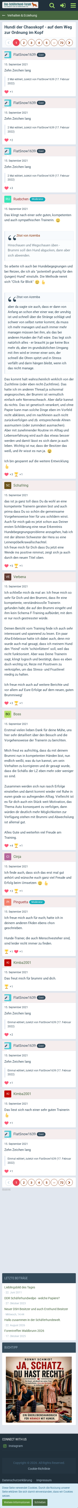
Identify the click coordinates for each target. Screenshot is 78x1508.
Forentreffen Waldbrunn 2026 (24, 1330)
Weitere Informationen (17, 1502)
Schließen (40, 1502)
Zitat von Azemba (28, 235)
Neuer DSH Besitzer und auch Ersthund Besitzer (36, 1309)
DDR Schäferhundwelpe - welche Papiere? (32, 1298)
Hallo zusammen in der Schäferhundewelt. (32, 1320)
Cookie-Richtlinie (39, 1468)
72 (61, 43)
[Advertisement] (39, 1230)
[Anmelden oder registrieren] (62, 5)
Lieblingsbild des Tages (19, 1287)
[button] (73, 5)
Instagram (15, 1446)
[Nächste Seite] (69, 42)
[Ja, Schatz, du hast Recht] (39, 1390)
